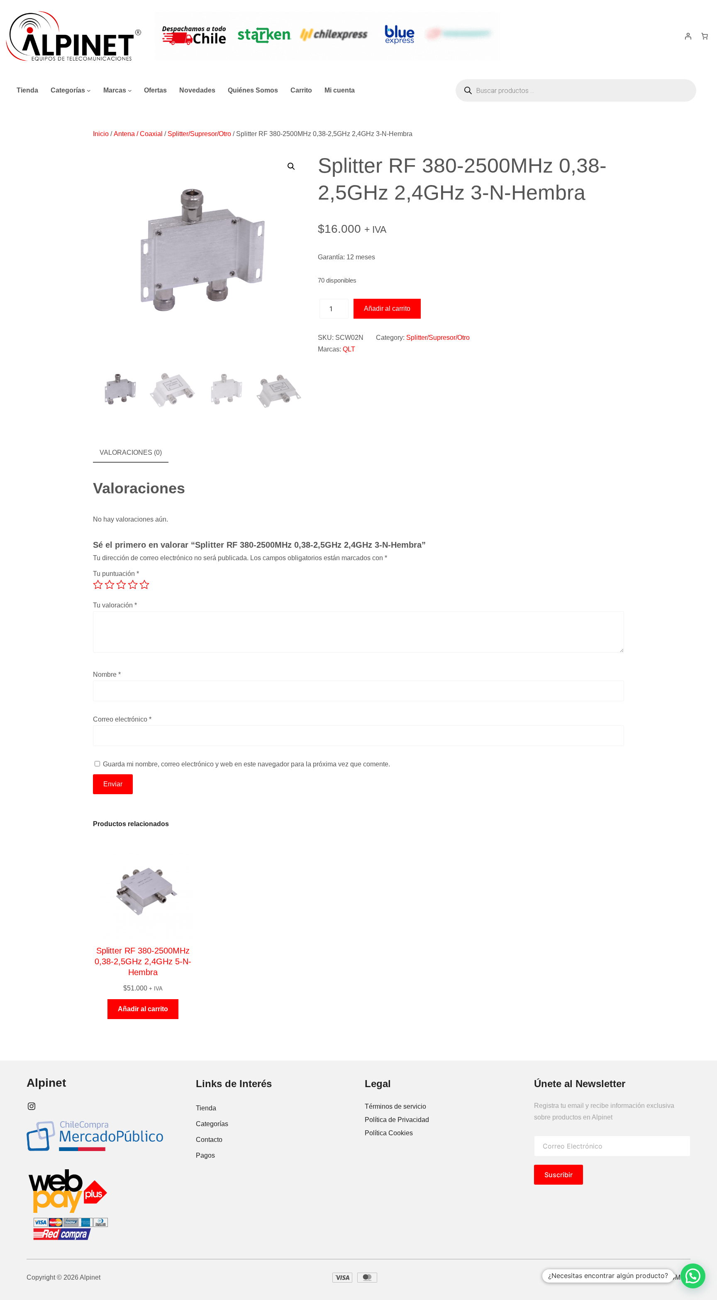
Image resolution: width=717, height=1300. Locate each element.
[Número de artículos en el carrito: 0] (704, 36)
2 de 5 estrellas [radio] (110, 585)
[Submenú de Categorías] (89, 90)
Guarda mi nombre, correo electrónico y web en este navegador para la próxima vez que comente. (246, 764)
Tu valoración (115, 605)
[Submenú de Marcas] (130, 90)
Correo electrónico (122, 719)
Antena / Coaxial (138, 133)
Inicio (101, 133)
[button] (291, 166)
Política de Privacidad (397, 1119)
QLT (349, 349)
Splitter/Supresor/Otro (199, 133)
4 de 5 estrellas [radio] (133, 585)
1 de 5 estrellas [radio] (98, 585)
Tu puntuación (116, 573)
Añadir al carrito (387, 308)
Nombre (107, 674)
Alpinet (46, 1082)
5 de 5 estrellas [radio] (144, 585)
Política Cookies (389, 1133)
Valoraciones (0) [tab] (131, 452)
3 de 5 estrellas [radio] (121, 585)
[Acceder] (688, 36)
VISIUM (669, 1277)
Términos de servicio (395, 1106)
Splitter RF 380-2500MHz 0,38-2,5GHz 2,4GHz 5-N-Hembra (143, 961)
